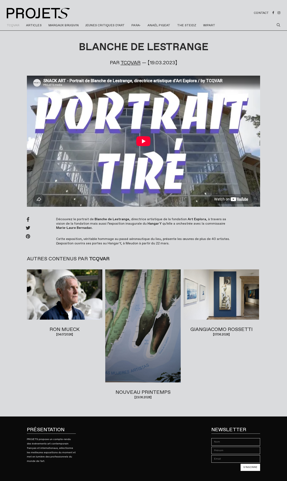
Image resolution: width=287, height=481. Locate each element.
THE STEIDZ (186, 25)
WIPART (209, 25)
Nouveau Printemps (143, 392)
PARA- (136, 25)
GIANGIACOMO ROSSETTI (221, 329)
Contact (261, 12)
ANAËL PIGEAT (158, 25)
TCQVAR (13, 25)
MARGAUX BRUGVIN (63, 25)
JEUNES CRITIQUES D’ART (105, 25)
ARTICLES (34, 25)
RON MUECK (65, 329)
